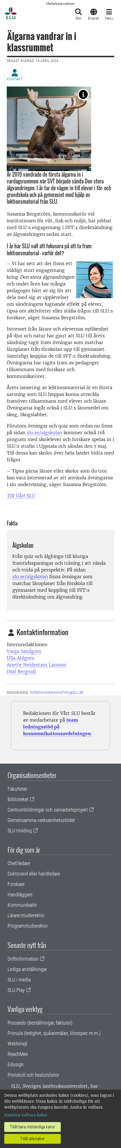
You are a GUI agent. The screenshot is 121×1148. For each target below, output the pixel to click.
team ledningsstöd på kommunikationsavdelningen (57, 726)
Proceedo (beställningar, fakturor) (40, 1023)
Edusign (16, 1064)
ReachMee (18, 1054)
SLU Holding (20, 831)
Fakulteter (17, 789)
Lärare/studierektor (26, 915)
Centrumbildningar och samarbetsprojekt (48, 810)
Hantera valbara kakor (26, 1115)
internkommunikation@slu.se (56, 693)
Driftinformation (23, 959)
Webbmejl (17, 1044)
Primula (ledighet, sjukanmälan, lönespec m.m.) (54, 1033)
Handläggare (20, 894)
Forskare (16, 884)
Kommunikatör (22, 905)
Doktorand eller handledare (34, 874)
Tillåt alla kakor (32, 1138)
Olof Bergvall (21, 671)
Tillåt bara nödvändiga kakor (32, 1126)
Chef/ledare (19, 863)
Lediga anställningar (27, 969)
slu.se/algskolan (44, 432)
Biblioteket (18, 799)
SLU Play (16, 990)
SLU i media (19, 980)
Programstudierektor (28, 926)
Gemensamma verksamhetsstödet (41, 820)
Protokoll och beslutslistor (33, 1075)
